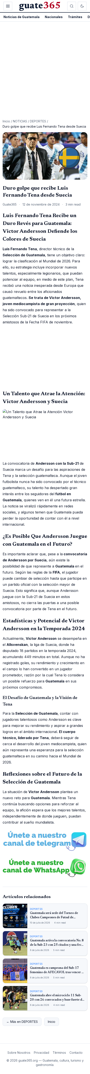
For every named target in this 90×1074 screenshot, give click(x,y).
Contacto (76, 1052)
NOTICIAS (20, 121)
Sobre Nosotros (18, 1052)
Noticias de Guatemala (21, 17)
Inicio (6, 121)
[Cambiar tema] (82, 6)
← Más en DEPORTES (22, 1021)
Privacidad (41, 1052)
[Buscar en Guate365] (71, 6)
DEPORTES (38, 121)
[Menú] (7, 6)
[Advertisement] (45, 68)
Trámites (75, 17)
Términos (59, 1052)
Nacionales (54, 17)
